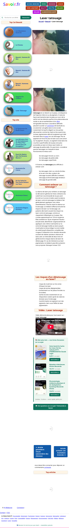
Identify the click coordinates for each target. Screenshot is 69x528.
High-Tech (50, 518)
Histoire (37, 516)
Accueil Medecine (33, 4)
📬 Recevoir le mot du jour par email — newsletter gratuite (34, 525)
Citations (6, 518)
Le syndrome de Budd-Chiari (21, 129)
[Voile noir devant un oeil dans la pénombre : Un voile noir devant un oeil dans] (10, 182)
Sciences (42, 516)
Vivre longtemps (32, 8)
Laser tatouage (21, 111)
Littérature (63, 516)
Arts (2, 518)
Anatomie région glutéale (22, 208)
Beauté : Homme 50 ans (23, 58)
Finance (28, 518)
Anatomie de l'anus (20, 169)
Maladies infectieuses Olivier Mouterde (57, 365)
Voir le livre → (55, 359)
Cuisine (12, 518)
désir (58, 121)
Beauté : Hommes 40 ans (22, 84)
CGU (8, 513)
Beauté (43, 8)
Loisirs (9, 520)
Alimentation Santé (49, 12)
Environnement (43, 518)
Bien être (51, 8)
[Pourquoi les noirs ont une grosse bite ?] (10, 143)
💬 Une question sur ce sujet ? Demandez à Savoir (50, 407)
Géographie (56, 516)
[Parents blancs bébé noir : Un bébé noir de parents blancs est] (10, 156)
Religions (61, 518)
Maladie (60, 8)
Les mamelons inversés (21, 32)
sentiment (50, 126)
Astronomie (49, 516)
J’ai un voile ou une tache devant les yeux (22, 182)
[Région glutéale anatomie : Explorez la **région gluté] (10, 209)
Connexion (20, 508)
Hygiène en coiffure (20, 97)
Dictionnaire (24, 516)
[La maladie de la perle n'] (10, 45)
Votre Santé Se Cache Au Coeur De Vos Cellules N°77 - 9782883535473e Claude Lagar (57, 350)
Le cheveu (19, 45)
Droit (16, 518)
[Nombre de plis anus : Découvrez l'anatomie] (10, 169)
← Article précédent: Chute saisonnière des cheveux (42, 451)
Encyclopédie (16, 516)
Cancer (60, 4)
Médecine (8, 508)
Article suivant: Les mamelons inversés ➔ (61, 451)
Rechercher (25, 17)
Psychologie (31, 516)
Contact (2, 513)
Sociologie (4, 520)
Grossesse (51, 4)
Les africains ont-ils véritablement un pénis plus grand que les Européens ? (22, 143)
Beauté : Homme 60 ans (23, 71)
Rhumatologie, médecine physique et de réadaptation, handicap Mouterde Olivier (57, 385)
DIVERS (44, 4)
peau (46, 136)
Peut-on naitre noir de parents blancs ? (21, 156)
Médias (56, 518)
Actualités (14, 520)
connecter (47, 467)
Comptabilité (21, 518)
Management (34, 518)
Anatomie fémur (22, 195)
